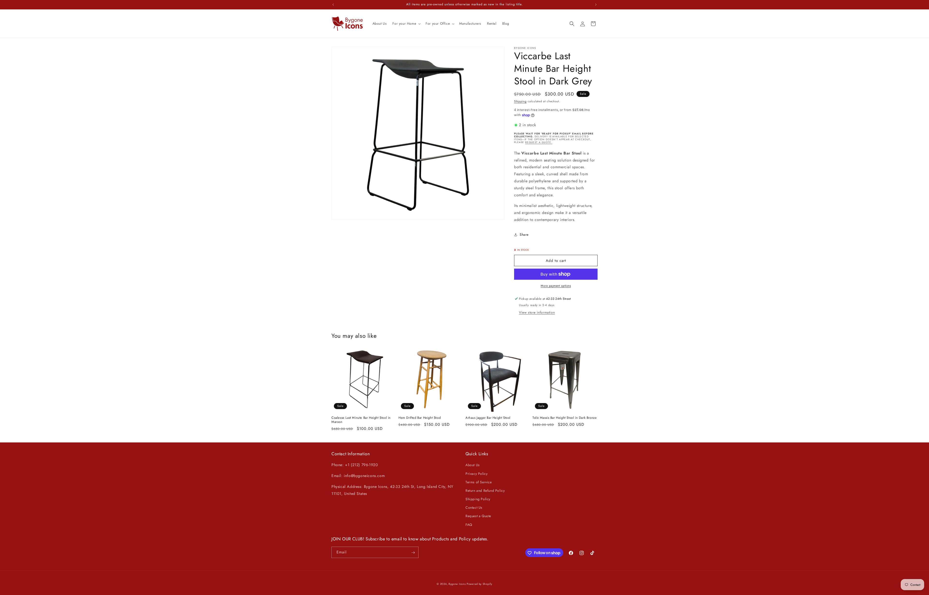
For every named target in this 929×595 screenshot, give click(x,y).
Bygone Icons (457, 584)
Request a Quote (478, 516)
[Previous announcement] (333, 4)
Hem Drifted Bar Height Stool (419, 418)
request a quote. (538, 142)
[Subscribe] (413, 552)
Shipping (520, 101)
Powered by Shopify (479, 584)
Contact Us (473, 507)
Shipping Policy (477, 499)
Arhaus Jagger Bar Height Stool (487, 418)
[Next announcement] (596, 4)
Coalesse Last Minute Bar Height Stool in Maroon (361, 420)
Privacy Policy (476, 473)
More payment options (556, 286)
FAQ (468, 524)
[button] (406, 23)
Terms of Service (478, 482)
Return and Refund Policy (485, 490)
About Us (472, 465)
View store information (537, 312)
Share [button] (524, 234)
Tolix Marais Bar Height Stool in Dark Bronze (564, 418)
